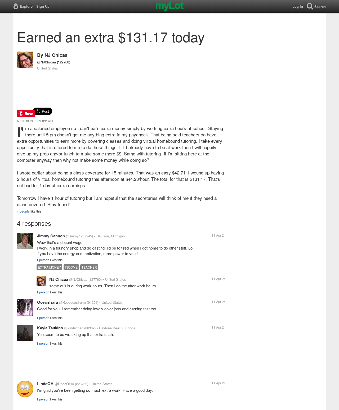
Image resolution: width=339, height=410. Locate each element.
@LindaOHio (64, 383)
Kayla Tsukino (50, 328)
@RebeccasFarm (72, 302)
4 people (23, 211)
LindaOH (45, 383)
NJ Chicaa (56, 55)
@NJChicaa (46, 62)
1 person (43, 259)
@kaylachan (73, 327)
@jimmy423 (75, 235)
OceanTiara (47, 302)
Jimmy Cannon (51, 236)
